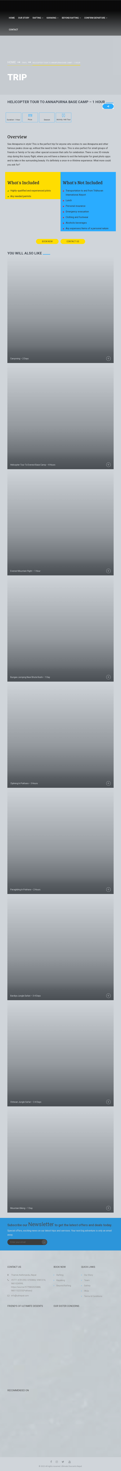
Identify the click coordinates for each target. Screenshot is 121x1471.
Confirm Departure (94, 18)
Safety (87, 1285)
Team (87, 1280)
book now (47, 241)
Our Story (23, 18)
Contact (13, 29)
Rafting (37, 18)
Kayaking (51, 18)
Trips (24, 63)
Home (12, 18)
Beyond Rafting (70, 18)
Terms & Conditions (93, 1296)
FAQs (86, 1291)
